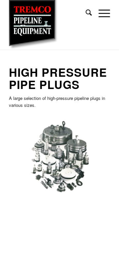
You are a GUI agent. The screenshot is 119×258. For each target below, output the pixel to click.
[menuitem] (85, 13)
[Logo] (49, 25)
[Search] (85, 13)
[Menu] (101, 13)
